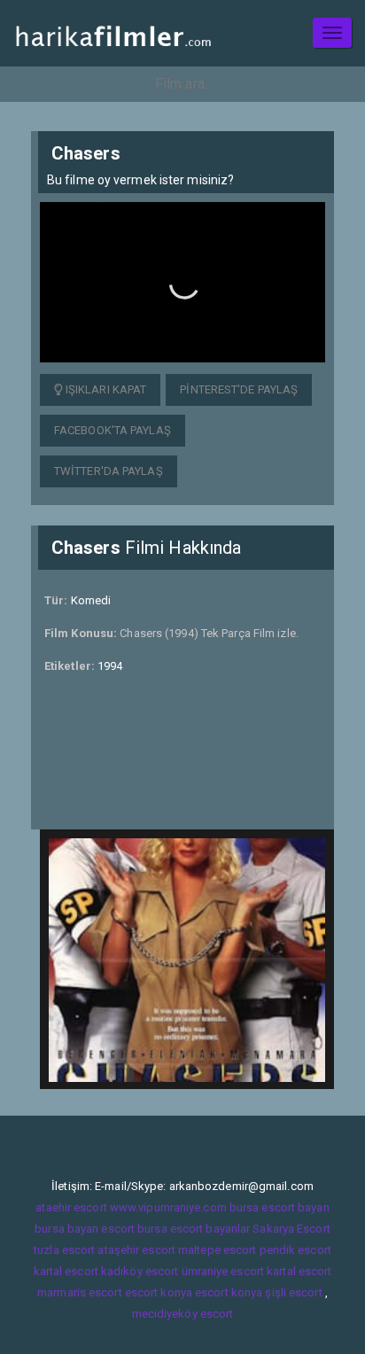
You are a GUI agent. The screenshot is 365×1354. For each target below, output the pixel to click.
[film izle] (113, 33)
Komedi (91, 600)
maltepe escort (217, 1250)
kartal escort (66, 1271)
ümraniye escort (223, 1271)
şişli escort (293, 1292)
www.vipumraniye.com (168, 1207)
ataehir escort (70, 1207)
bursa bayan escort (85, 1228)
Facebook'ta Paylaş (112, 430)
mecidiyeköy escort (183, 1313)
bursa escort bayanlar (193, 1228)
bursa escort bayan (279, 1207)
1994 (109, 666)
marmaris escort (79, 1292)
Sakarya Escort (291, 1228)
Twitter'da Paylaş (108, 471)
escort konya (158, 1292)
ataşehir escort (136, 1250)
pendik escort (295, 1250)
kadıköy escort (139, 1271)
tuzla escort (64, 1250)
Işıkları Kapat (105, 389)
